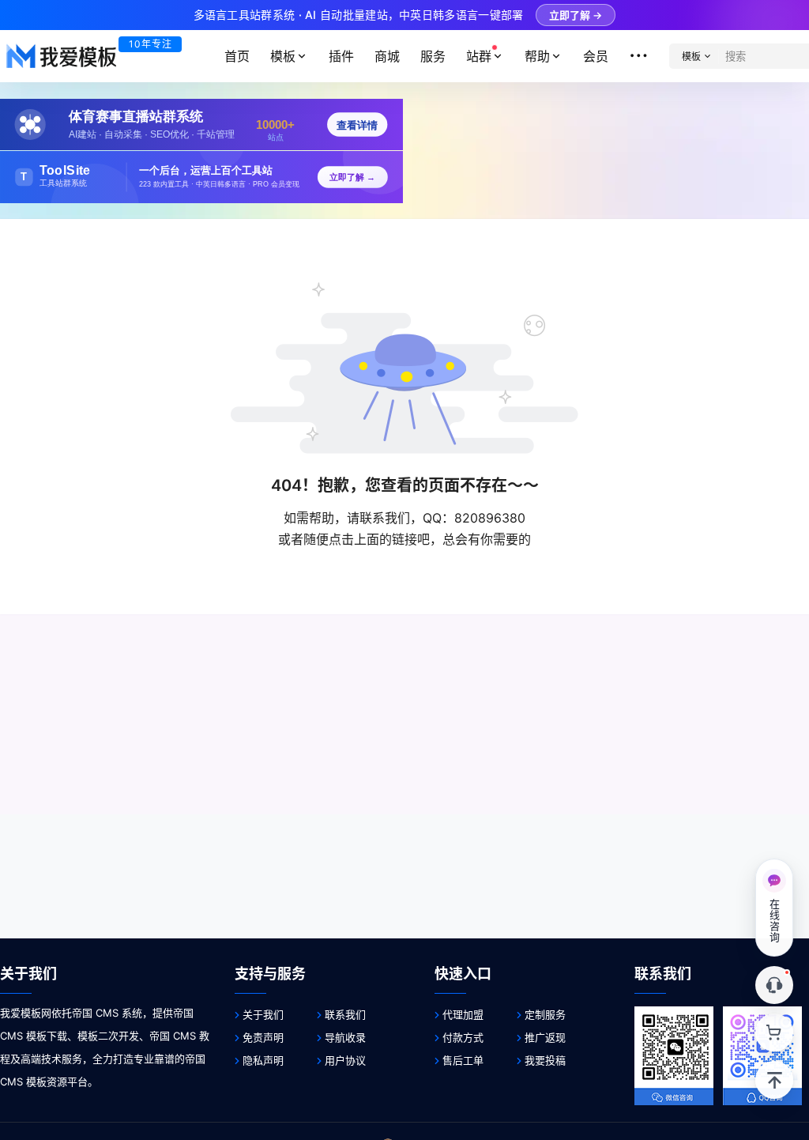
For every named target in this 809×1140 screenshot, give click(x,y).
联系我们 (345, 1014)
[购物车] (774, 1032)
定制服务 (545, 1014)
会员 (595, 56)
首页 (237, 56)
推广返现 (545, 1037)
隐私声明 (263, 1060)
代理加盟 (463, 1014)
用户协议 (345, 1060)
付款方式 (463, 1037)
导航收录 (345, 1037)
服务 (433, 56)
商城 (387, 56)
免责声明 (263, 1037)
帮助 (537, 56)
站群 (478, 56)
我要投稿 (545, 1060)
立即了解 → (575, 15)
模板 (282, 56)
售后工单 (463, 1060)
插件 (341, 56)
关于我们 (263, 1014)
